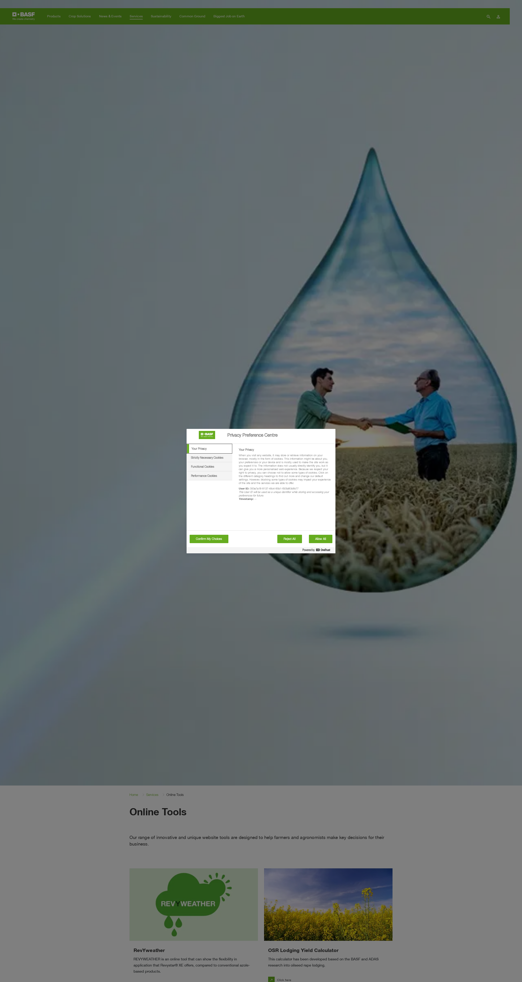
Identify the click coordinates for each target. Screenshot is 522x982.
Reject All (289, 539)
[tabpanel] (285, 476)
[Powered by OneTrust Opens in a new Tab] (317, 550)
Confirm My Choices (209, 539)
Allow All (320, 539)
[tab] (209, 448)
